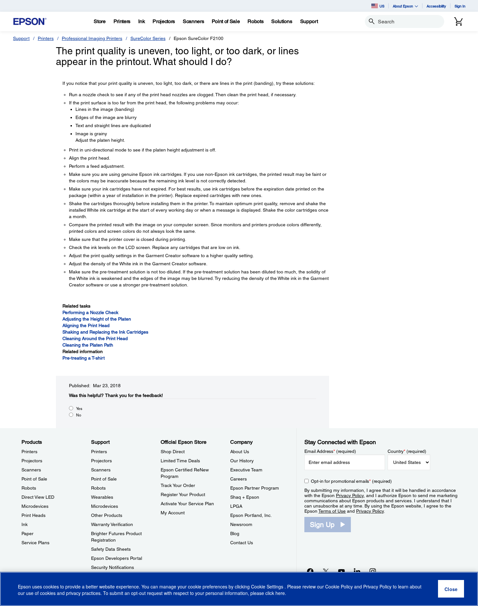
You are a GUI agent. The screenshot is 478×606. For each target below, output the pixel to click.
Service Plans (35, 542)
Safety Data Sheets (111, 549)
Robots (28, 488)
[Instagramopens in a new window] (372, 571)
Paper (27, 533)
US (381, 6)
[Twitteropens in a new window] (326, 571)
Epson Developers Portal (116, 558)
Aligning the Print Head (86, 325)
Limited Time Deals (180, 460)
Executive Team (246, 469)
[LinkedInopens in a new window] (357, 571)
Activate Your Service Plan (187, 503)
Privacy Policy (350, 495)
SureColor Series (148, 38)
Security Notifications (112, 567)
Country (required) (407, 451)
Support (21, 38)
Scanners (31, 469)
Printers (46, 38)
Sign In (460, 6)
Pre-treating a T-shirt (83, 358)
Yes (79, 408)
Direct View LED (37, 497)
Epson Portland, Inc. (251, 515)
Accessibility (436, 6)
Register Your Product (183, 494)
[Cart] (458, 21)
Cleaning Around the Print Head (95, 338)
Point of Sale (34, 478)
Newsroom (241, 524)
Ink (24, 524)
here (280, 593)
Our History (242, 460)
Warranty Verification (112, 524)
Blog (234, 533)
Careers (238, 478)
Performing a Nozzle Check (90, 312)
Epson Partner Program (254, 488)
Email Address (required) (330, 451)
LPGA (236, 506)
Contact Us (241, 542)
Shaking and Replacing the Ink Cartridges (105, 332)
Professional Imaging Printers (92, 38)
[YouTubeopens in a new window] (341, 571)
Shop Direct (173, 451)
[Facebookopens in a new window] (310, 571)
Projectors (31, 460)
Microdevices (34, 506)
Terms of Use (332, 511)
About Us (239, 451)
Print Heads (33, 515)
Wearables (102, 497)
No (78, 415)
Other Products (106, 515)
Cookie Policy (339, 586)
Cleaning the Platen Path (87, 345)
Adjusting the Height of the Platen (96, 319)
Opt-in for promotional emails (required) (351, 481)
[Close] (451, 589)
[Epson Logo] (30, 22)
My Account (173, 512)
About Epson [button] (403, 6)
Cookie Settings (268, 586)
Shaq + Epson (244, 497)
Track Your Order (178, 485)
